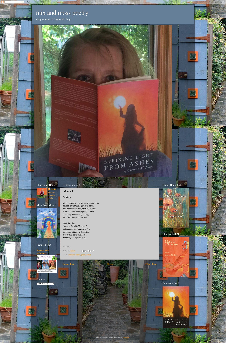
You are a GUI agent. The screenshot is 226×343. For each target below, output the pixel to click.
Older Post (151, 264)
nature (78, 255)
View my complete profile (51, 195)
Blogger (126, 338)
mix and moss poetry (62, 12)
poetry (88, 255)
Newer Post (69, 264)
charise (53, 189)
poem (83, 255)
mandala (72, 255)
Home (110, 264)
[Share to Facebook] (90, 251)
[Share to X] (87, 251)
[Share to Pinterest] (92, 251)
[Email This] (82, 251)
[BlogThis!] (85, 251)
